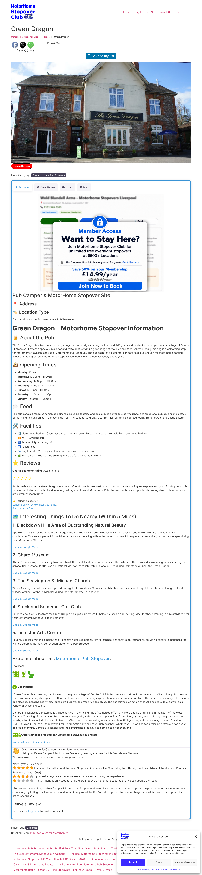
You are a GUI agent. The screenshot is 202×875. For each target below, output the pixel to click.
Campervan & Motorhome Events (33, 864)
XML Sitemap (104, 869)
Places (46, 36)
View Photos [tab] (47, 187)
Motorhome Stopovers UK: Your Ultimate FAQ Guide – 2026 (49, 859)
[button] (195, 836)
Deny (159, 862)
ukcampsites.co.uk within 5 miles (32, 742)
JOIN (150, 12)
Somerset (32, 827)
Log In (138, 12)
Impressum (175, 869)
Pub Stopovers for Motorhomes (49, 833)
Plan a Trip (182, 12)
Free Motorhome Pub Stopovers (49, 175)
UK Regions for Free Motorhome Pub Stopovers (86, 864)
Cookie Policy (144, 869)
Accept (133, 862)
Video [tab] (69, 187)
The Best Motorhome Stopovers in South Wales (98, 853)
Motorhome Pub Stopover (83, 658)
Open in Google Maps (25, 547)
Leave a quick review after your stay (34, 504)
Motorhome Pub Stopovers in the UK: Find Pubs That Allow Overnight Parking (59, 848)
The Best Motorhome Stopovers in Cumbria (39, 853)
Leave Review (22, 166)
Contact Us (164, 12)
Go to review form (23, 508)
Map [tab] (85, 187)
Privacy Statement (160, 869)
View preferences (185, 862)
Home (126, 12)
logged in (33, 811)
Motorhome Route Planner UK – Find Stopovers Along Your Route (52, 869)
